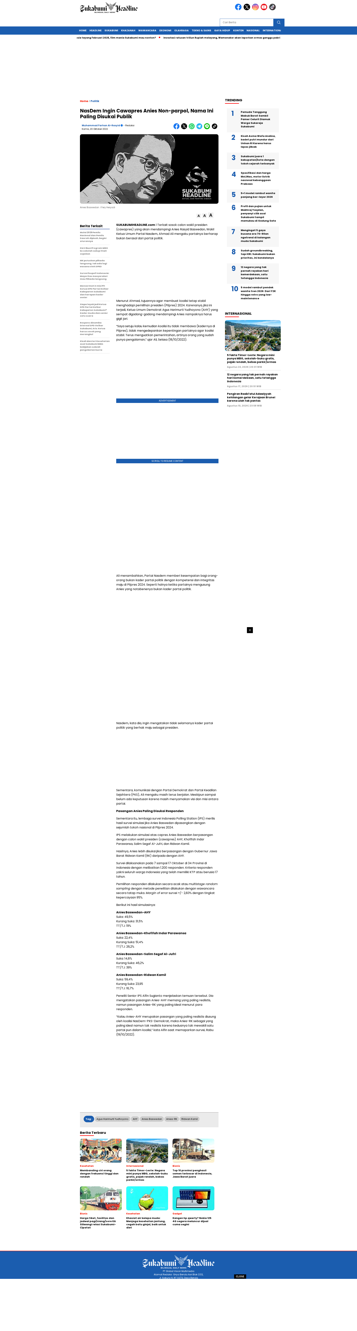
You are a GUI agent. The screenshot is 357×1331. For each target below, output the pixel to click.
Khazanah (128, 30)
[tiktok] (273, 9)
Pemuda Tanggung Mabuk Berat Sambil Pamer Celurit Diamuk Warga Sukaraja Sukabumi (255, 119)
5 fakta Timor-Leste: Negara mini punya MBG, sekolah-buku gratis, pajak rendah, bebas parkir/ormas (251, 358)
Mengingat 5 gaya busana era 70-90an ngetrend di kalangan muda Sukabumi (255, 235)
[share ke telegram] (200, 128)
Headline (95, 30)
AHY (135, 1119)
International (273, 30)
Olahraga (181, 30)
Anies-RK (171, 1119)
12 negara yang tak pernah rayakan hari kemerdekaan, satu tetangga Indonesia (254, 272)
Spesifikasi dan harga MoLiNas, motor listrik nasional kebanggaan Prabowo (256, 178)
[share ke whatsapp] (192, 128)
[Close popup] (250, 630)
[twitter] (247, 9)
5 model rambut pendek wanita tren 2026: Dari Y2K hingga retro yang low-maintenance (258, 293)
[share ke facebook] (177, 128)
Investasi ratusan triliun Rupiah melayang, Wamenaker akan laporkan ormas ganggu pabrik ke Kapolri (205, 37)
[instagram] (256, 9)
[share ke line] (208, 128)
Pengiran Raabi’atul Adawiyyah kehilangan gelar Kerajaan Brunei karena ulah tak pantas (251, 397)
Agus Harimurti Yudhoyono (112, 1119)
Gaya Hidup (222, 30)
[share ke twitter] (185, 128)
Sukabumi (111, 30)
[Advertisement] (178, 1305)
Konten (238, 30)
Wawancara (147, 30)
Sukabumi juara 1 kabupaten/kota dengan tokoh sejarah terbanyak (258, 160)
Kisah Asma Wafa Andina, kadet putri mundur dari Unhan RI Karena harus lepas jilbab (258, 141)
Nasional (253, 30)
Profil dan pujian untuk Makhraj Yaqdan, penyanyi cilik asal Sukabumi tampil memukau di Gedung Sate (258, 213)
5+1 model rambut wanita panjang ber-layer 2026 (258, 195)
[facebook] (239, 9)
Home (82, 30)
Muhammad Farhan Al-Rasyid (101, 125)
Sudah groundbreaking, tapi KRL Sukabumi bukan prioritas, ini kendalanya (258, 254)
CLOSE (240, 1276)
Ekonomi (165, 30)
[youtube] (264, 9)
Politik (95, 101)
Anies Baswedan (152, 1119)
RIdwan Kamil (189, 1119)
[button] (198, 216)
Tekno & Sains (201, 30)
